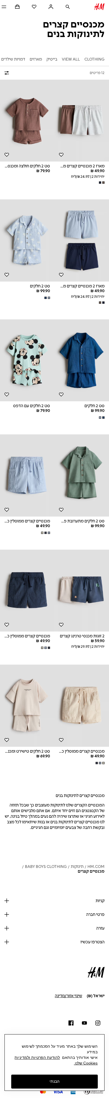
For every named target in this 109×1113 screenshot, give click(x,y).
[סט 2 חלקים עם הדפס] (27, 360)
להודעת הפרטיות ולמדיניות (37, 1057)
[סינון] (7, 73)
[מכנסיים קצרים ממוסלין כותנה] (27, 475)
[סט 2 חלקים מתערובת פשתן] (81, 475)
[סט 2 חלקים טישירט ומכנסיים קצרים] (27, 706)
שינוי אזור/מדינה (68, 996)
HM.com (96, 867)
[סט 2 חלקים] (27, 240)
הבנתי (54, 1081)
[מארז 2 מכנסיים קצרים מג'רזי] (81, 121)
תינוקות (77, 867)
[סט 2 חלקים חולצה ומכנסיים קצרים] (27, 121)
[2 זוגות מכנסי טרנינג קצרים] (81, 591)
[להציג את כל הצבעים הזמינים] (101, 182)
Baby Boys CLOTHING (46, 867)
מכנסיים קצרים (91, 871)
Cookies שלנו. (86, 1063)
